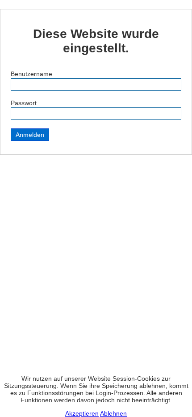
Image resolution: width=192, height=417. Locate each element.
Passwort (24, 102)
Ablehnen (113, 413)
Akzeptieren (82, 413)
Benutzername (31, 73)
